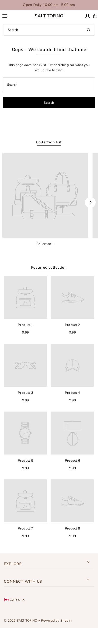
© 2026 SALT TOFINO (21, 620)
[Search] (88, 30)
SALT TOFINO (49, 16)
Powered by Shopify (56, 620)
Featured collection (49, 267)
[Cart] (95, 16)
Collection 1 (45, 244)
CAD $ (15, 600)
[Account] (87, 16)
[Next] (90, 202)
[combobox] (49, 30)
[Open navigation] (11, 15)
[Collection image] (45, 195)
